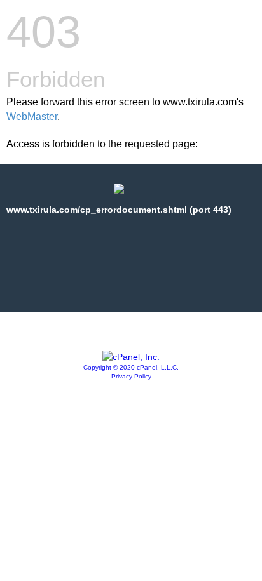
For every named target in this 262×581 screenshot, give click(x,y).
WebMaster (31, 116)
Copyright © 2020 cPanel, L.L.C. (131, 367)
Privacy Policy (131, 376)
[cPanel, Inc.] (131, 357)
